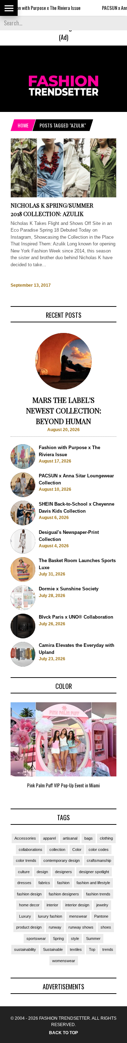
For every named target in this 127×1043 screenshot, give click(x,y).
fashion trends (98, 894)
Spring (58, 938)
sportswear (36, 938)
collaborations (30, 849)
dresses (24, 883)
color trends (26, 860)
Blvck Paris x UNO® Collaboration (76, 617)
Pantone (101, 916)
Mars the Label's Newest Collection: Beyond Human (63, 410)
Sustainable (53, 949)
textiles (76, 949)
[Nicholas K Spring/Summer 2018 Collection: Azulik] (63, 196)
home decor (29, 905)
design (42, 872)
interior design (77, 905)
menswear (78, 916)
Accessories (25, 838)
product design (29, 927)
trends (107, 949)
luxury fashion (50, 916)
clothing (106, 838)
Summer (93, 938)
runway (55, 927)
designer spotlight (94, 872)
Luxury (25, 916)
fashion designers (64, 894)
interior (52, 905)
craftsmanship (99, 860)
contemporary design (61, 860)
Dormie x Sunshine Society (68, 588)
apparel (49, 838)
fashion (63, 883)
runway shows (80, 927)
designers (63, 872)
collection (57, 849)
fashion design (29, 894)
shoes (106, 927)
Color (76, 849)
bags (88, 838)
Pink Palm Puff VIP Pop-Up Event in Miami (63, 785)
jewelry (102, 905)
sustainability (25, 949)
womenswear (63, 961)
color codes (99, 849)
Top (92, 949)
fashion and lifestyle (93, 883)
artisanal (70, 838)
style (75, 938)
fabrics (44, 883)
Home (23, 125)
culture (24, 872)
